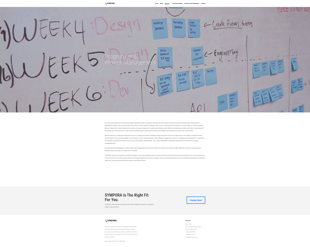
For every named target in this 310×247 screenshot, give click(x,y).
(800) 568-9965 (190, 232)
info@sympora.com (191, 237)
